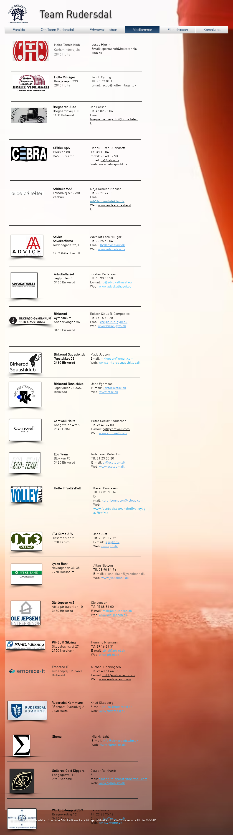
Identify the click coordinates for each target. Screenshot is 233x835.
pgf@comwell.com (116, 429)
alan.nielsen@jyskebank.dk (125, 574)
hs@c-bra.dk (110, 160)
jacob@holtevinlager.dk (118, 85)
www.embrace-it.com (115, 679)
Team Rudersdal (74, 15)
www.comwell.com (113, 433)
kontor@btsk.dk (114, 388)
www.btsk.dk (108, 392)
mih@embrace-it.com (118, 675)
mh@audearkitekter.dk (107, 201)
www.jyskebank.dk (115, 578)
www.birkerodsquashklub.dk (120, 363)
